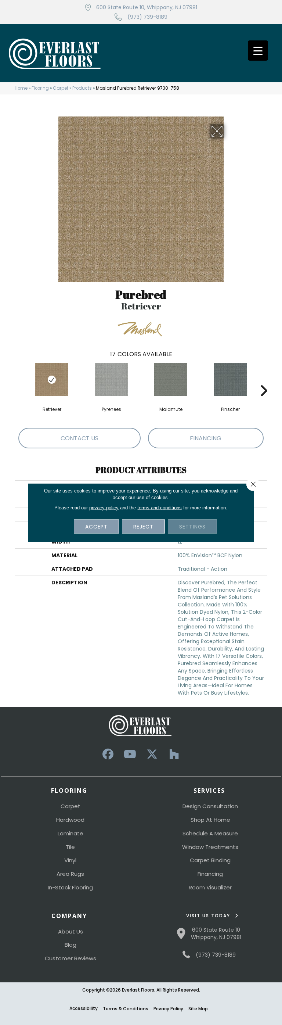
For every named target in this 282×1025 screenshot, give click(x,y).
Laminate (70, 833)
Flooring (40, 88)
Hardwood (70, 820)
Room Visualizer (210, 887)
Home (21, 88)
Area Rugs (70, 874)
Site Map (198, 1009)
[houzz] (174, 754)
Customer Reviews (70, 958)
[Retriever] (52, 379)
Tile (70, 847)
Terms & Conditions (125, 1009)
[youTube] (130, 754)
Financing (210, 874)
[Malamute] (170, 379)
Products (82, 88)
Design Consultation (210, 806)
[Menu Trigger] (258, 50)
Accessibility (83, 1008)
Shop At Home (210, 820)
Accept (96, 526)
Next (263, 379)
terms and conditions (159, 507)
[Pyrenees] (111, 379)
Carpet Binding (210, 860)
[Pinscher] (230, 379)
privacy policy (104, 507)
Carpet (60, 88)
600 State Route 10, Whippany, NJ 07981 (146, 7)
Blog (70, 945)
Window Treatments (210, 847)
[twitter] (152, 754)
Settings (192, 526)
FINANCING (205, 438)
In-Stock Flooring (70, 887)
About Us (70, 931)
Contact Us (79, 438)
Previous (18, 379)
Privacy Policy (168, 1009)
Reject (143, 526)
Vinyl (70, 860)
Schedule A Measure (210, 833)
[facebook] (108, 754)
